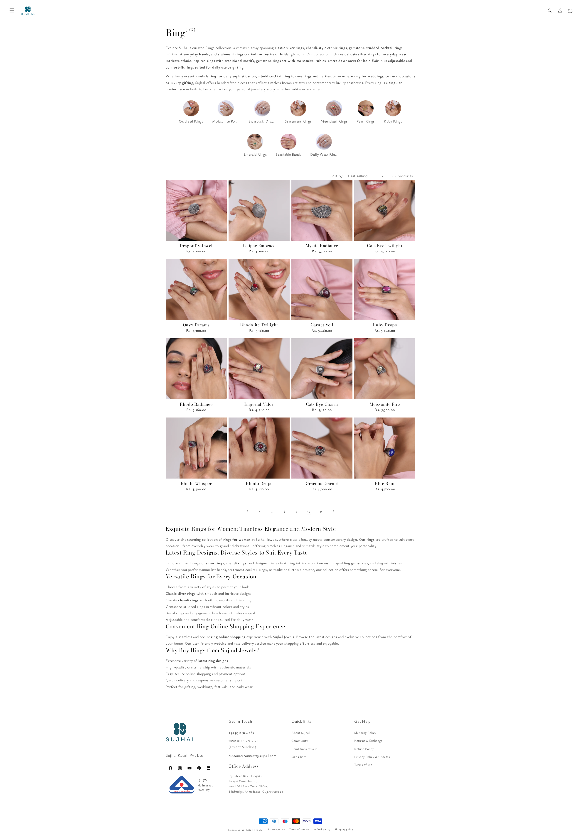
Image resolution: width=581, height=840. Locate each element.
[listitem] (191, 112)
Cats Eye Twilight (384, 246)
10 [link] (308, 511)
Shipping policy (344, 829)
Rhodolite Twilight (259, 325)
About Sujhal (300, 732)
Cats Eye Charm (322, 404)
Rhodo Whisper (196, 483)
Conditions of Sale (304, 749)
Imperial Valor (258, 404)
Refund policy (321, 829)
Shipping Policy (365, 732)
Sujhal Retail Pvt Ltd (250, 829)
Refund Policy (364, 749)
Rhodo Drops (259, 483)
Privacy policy (276, 829)
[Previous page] (248, 511)
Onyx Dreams (196, 325)
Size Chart (298, 756)
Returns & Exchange (368, 740)
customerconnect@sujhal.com (253, 755)
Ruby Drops (385, 325)
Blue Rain (384, 483)
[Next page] (333, 511)
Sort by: (336, 176)
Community (299, 740)
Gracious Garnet (322, 483)
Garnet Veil (322, 325)
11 (321, 511)
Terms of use (363, 764)
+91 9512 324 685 (241, 732)
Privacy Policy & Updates (372, 756)
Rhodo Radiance (196, 404)
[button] (550, 11)
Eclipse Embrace (259, 246)
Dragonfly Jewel (196, 246)
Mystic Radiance (322, 246)
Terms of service (299, 829)
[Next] (221, 210)
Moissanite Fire (385, 404)
